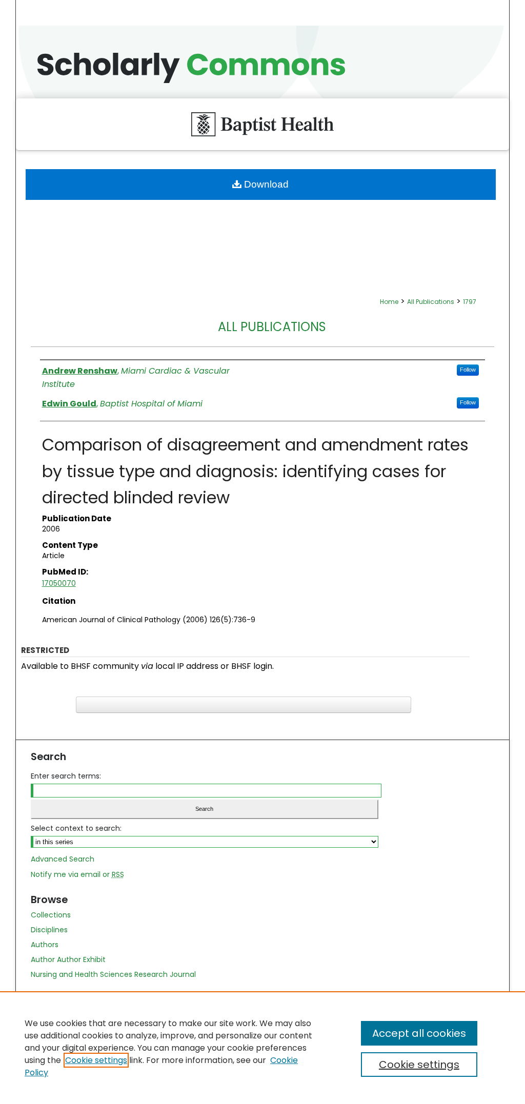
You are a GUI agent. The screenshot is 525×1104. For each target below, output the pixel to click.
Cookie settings (96, 1060)
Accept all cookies (419, 1033)
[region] (262, 1047)
